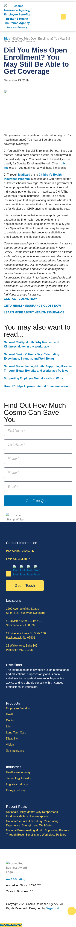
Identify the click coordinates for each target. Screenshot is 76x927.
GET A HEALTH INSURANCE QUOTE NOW (32, 305)
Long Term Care (16, 732)
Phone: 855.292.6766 (20, 551)
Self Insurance (15, 750)
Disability (12, 738)
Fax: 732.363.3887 (18, 559)
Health (10, 714)
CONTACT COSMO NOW (20, 298)
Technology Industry (18, 778)
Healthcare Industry (18, 772)
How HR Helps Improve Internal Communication (36, 386)
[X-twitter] (8, 573)
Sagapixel (52, 908)
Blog (7, 38)
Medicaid (24, 174)
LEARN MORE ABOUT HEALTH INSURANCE (34, 312)
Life (8, 726)
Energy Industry (16, 790)
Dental (10, 720)
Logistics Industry (17, 784)
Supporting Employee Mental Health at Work (33, 378)
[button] (63, 17)
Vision (10, 744)
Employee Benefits (18, 708)
